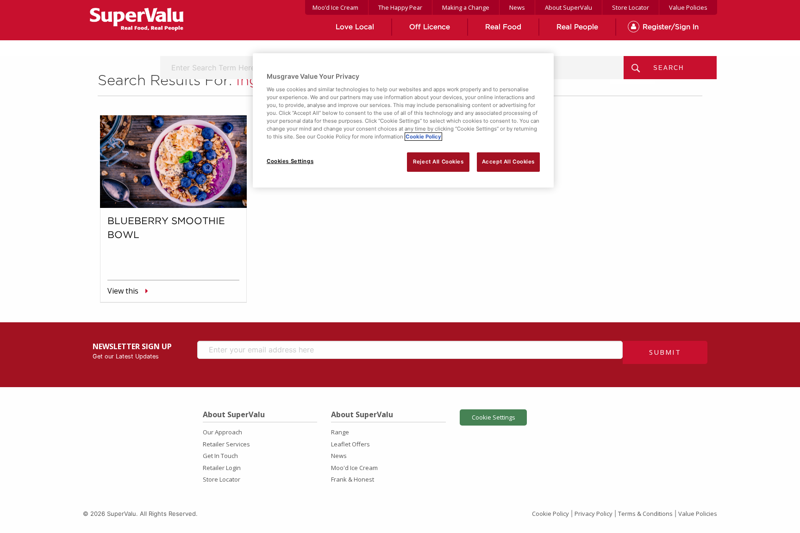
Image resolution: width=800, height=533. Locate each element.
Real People (577, 27)
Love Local (355, 27)
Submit (665, 352)
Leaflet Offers (350, 444)
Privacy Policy (593, 513)
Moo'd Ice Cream (354, 468)
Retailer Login (222, 468)
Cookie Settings (493, 417)
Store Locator (630, 7)
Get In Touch (220, 455)
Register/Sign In (671, 27)
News (517, 7)
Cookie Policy (550, 513)
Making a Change (465, 7)
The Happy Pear (400, 7)
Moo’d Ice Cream (335, 7)
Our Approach (222, 432)
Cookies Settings (290, 161)
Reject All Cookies (438, 161)
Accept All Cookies (508, 161)
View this (122, 291)
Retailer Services (226, 444)
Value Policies (688, 7)
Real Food (503, 27)
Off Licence (429, 27)
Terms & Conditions (645, 513)
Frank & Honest (352, 479)
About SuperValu (568, 7)
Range (340, 432)
